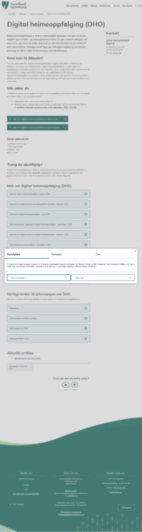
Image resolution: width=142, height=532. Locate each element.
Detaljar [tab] (56, 254)
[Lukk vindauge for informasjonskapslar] (135, 251)
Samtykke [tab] (13, 254)
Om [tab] (98, 254)
